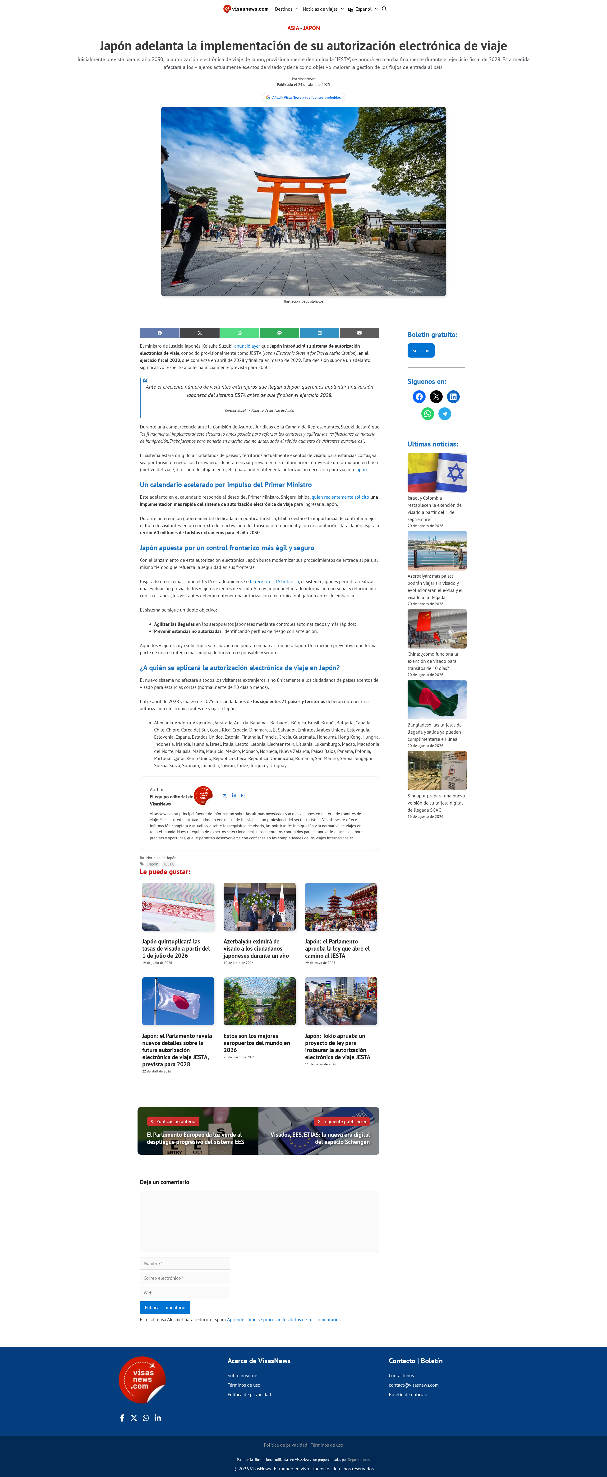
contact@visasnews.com (414, 1385)
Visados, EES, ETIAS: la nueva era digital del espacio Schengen (320, 1138)
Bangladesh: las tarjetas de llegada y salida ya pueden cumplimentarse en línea (435, 732)
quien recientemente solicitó (340, 497)
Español (363, 9)
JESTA (169, 864)
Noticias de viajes (320, 9)
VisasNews (306, 78)
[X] (436, 396)
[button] (384, 8)
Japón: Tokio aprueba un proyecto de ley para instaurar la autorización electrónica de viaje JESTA (337, 1046)
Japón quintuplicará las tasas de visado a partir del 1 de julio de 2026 (176, 948)
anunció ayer (247, 346)
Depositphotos (312, 301)
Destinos (283, 9)
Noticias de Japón (161, 857)
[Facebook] (419, 396)
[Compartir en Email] (359, 333)
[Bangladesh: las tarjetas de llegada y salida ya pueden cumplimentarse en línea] (437, 700)
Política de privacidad (249, 1394)
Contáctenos (401, 1375)
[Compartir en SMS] (279, 333)
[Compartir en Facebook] (160, 333)
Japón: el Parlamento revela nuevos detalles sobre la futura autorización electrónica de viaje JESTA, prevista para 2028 (177, 1050)
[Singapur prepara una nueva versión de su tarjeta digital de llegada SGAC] (437, 771)
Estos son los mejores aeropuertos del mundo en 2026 (257, 1043)
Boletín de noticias (408, 1394)
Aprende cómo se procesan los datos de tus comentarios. (284, 1319)
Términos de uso (244, 1385)
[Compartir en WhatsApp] (240, 333)
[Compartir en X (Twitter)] (200, 333)
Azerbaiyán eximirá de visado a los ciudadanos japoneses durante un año (256, 948)
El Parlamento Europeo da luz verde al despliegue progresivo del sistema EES (195, 1138)
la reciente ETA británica (274, 581)
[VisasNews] (246, 8)
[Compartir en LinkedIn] (319, 333)
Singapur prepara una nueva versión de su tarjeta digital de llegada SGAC (436, 803)
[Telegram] (444, 413)
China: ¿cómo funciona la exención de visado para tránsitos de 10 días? (433, 661)
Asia (293, 28)
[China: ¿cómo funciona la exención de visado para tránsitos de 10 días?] (437, 629)
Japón (311, 28)
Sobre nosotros (243, 1375)
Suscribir (421, 350)
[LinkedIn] (453, 396)
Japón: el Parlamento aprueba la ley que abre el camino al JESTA (337, 948)
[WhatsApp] (427, 413)
